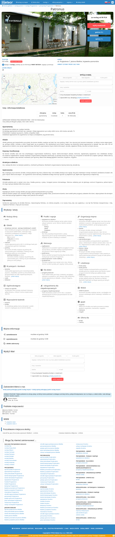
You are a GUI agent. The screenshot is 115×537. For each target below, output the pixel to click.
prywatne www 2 (12, 424)
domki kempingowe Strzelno (48, 495)
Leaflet (49, 103)
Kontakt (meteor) (27, 528)
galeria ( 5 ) (99, 32)
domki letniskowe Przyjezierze (13, 478)
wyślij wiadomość (99, 25)
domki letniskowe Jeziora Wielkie (14, 513)
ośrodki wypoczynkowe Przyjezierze (15, 494)
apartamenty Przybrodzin (48, 459)
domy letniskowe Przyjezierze (13, 473)
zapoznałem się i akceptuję (74, 97)
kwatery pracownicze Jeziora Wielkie (15, 518)
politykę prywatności (83, 97)
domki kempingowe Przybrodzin (50, 463)
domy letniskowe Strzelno (48, 493)
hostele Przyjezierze (10, 482)
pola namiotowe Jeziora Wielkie (49, 450)
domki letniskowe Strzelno (48, 497)
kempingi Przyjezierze (11, 486)
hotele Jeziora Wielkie (10, 515)
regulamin (38, 528)
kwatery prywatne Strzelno (48, 509)
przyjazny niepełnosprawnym (85, 469)
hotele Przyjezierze (10, 484)
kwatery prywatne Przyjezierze (13, 490)
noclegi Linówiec (9, 464)
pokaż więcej (19, 235)
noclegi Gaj (7, 446)
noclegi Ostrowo (9, 452)
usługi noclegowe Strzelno (84, 446)
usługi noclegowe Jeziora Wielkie (50, 452)
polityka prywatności (55, 528)
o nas (66, 528)
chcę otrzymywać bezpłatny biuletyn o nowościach (75, 95)
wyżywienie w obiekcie (82, 458)
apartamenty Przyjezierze (12, 471)
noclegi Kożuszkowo (10, 460)
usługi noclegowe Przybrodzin (49, 484)
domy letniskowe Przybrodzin (49, 461)
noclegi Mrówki (9, 456)
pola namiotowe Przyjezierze (13, 500)
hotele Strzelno (44, 503)
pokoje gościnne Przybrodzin (49, 480)
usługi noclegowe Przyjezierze (13, 504)
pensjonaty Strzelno (46, 516)
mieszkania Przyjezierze (11, 492)
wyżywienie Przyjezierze (11, 480)
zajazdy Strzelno (81, 448)
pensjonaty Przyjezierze (11, 496)
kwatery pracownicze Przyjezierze (14, 488)
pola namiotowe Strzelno (47, 520)
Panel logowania (97, 528)
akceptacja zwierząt (82, 453)
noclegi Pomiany (9, 454)
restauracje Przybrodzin (47, 482)
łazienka (78, 489)
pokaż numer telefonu (16, 61)
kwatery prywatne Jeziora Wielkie (14, 520)
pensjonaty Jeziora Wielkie (48, 446)
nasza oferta (74, 528)
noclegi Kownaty (9, 462)
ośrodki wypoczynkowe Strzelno (49, 514)
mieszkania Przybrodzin (47, 474)
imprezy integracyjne (82, 511)
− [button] (4, 79)
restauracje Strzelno (82, 444)
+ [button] (4, 76)
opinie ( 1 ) (99, 39)
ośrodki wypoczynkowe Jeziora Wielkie (51, 444)
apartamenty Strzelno (46, 491)
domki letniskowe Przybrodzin (49, 465)
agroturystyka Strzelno (47, 489)
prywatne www (11, 422)
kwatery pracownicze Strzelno (49, 507)
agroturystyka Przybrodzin (48, 457)
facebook (16, 528)
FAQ (45, 528)
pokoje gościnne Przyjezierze (13, 498)
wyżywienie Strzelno (46, 499)
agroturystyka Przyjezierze (12, 469)
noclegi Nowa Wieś (10, 448)
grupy (78, 479)
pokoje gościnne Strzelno (47, 518)
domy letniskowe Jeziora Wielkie (14, 511)
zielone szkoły (80, 474)
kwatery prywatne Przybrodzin (49, 471)
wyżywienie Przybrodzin (47, 467)
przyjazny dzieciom (82, 463)
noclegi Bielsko (8, 458)
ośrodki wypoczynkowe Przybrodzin (50, 476)
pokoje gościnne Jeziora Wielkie (49, 448)
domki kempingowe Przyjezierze (14, 475)
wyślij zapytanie (85, 101)
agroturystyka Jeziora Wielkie (13, 509)
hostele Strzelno (45, 501)
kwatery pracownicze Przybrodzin (50, 469)
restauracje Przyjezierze (11, 502)
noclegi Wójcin (8, 450)
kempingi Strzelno (45, 505)
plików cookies (23, 535)
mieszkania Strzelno (46, 511)
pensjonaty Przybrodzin (47, 478)
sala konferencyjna (81, 513)
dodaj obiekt (84, 528)
